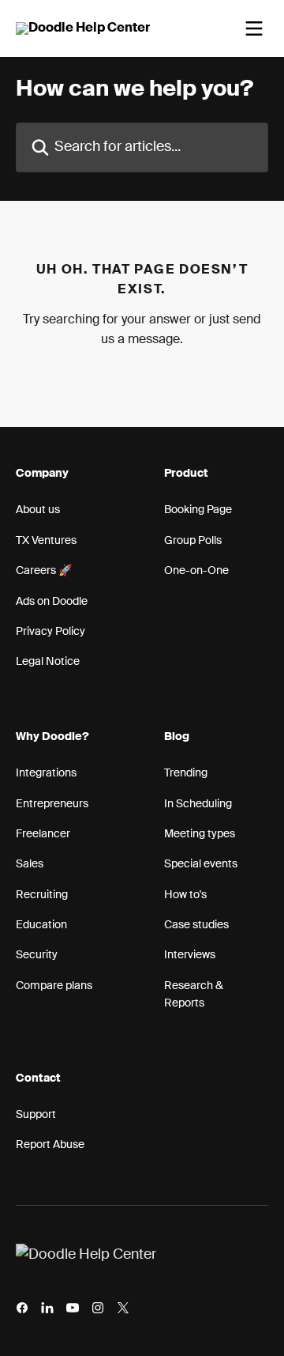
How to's (185, 895)
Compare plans (54, 986)
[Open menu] (254, 28)
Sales (29, 864)
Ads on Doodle (52, 601)
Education (41, 925)
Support (36, 1114)
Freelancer (43, 834)
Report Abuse (50, 1144)
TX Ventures (46, 540)
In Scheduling (198, 804)
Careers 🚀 (44, 570)
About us (38, 510)
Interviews (189, 955)
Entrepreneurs (52, 804)
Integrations (46, 773)
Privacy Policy (50, 631)
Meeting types (199, 834)
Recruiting (42, 895)
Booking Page (198, 510)
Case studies (196, 925)
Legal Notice (48, 661)
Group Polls (193, 540)
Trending (185, 773)
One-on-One (196, 570)
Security (37, 955)
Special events (200, 864)
